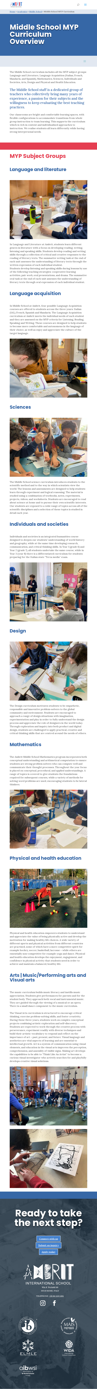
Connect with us (48, 1238)
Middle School (35, 11)
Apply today (48, 1251)
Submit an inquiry (48, 1245)
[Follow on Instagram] (42, 1303)
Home (12, 11)
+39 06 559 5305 (56, 1296)
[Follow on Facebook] (54, 1303)
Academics (22, 11)
